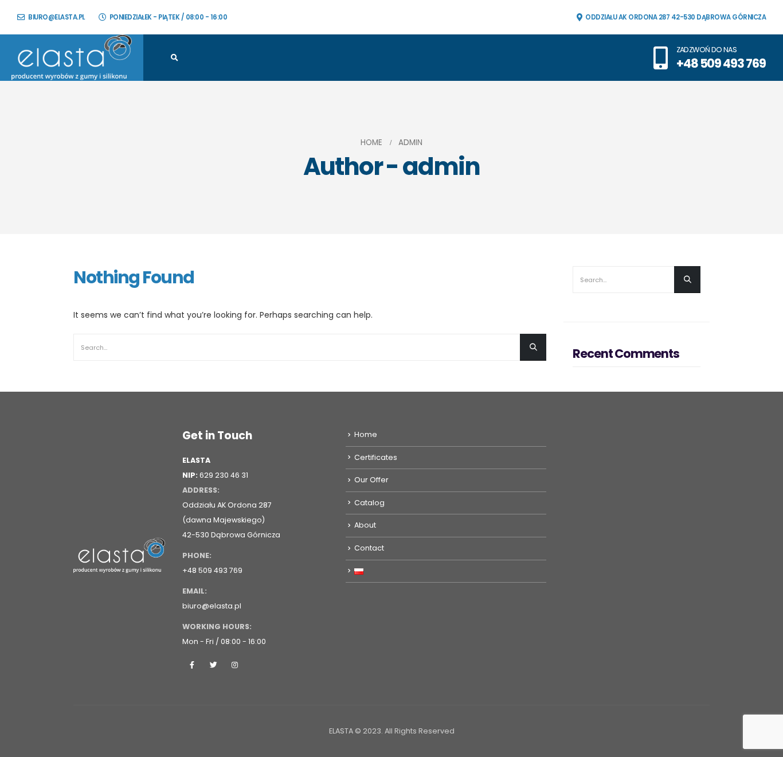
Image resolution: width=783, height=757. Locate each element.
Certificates (375, 457)
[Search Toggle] (175, 57)
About (365, 525)
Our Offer (371, 480)
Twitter (213, 664)
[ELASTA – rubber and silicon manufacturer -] (71, 57)
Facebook (192, 664)
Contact (369, 548)
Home (365, 434)
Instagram (234, 664)
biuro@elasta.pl (56, 17)
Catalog (369, 503)
